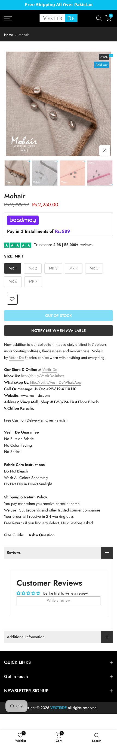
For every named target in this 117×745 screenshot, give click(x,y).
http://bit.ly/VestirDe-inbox (42, 375)
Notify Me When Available (58, 330)
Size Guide (13, 535)
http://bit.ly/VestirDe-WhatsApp (55, 382)
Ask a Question (42, 535)
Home (8, 35)
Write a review (58, 600)
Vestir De (16, 357)
